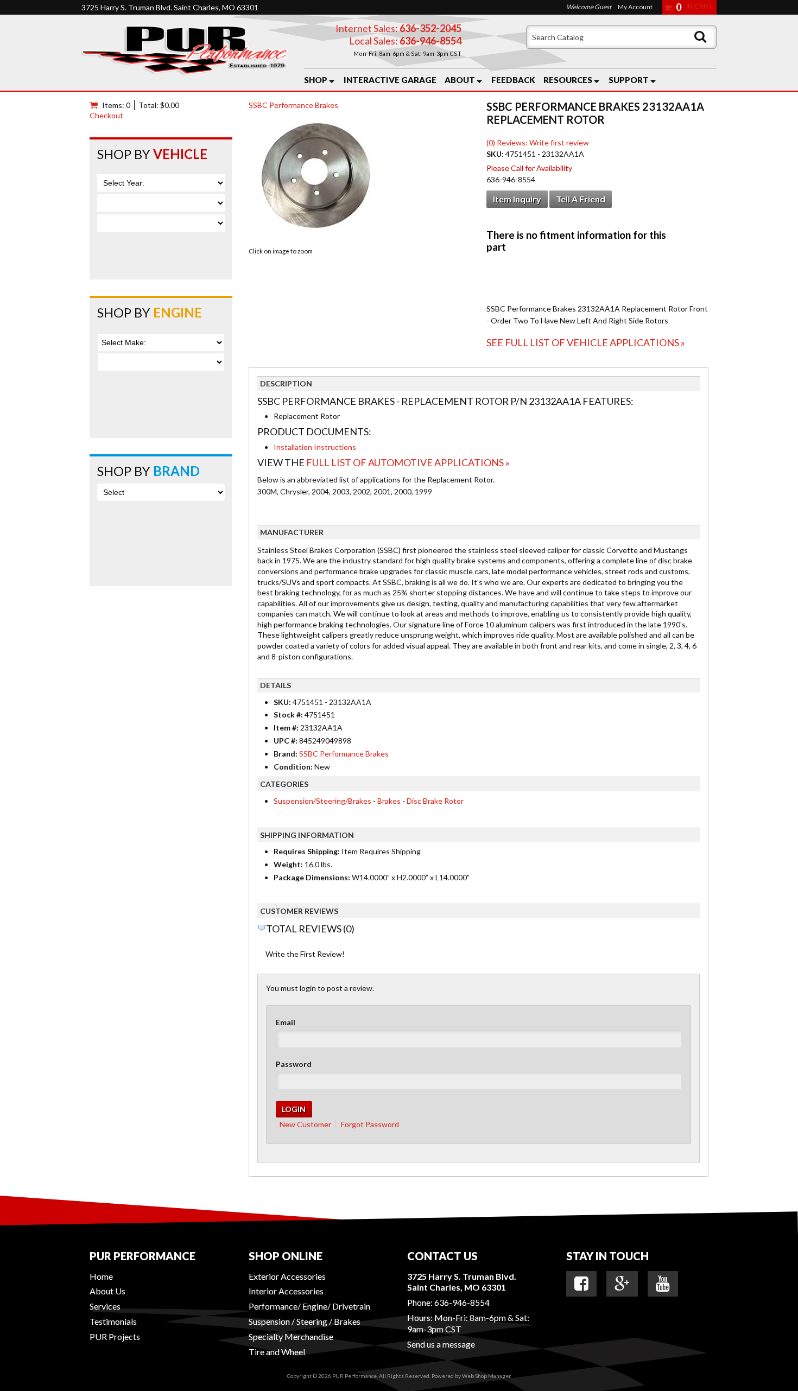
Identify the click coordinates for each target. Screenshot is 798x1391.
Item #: (287, 727)
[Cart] (96, 105)
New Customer (305, 1124)
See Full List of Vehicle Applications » (585, 342)
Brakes (389, 800)
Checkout (106, 115)
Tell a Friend (580, 199)
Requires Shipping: (307, 851)
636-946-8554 (462, 1302)
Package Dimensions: (312, 877)
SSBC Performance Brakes (293, 105)
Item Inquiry (517, 199)
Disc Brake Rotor (435, 800)
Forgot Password (370, 1124)
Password (294, 1064)
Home (101, 1276)
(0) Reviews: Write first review (537, 142)
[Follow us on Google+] (622, 1283)
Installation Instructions (315, 447)
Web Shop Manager (486, 1376)
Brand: (285, 753)
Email (285, 1022)
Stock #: (289, 714)
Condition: (293, 766)
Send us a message (441, 1344)
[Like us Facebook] (581, 1283)
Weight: (288, 864)
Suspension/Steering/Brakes (322, 800)
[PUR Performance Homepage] (184, 53)
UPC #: (286, 740)
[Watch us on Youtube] (663, 1283)
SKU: (495, 153)
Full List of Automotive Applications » (408, 462)
